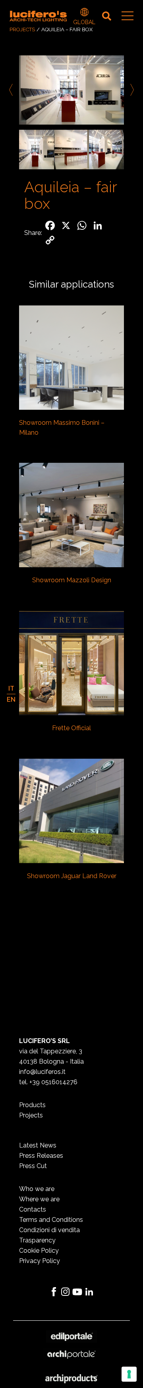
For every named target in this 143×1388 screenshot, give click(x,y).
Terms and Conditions (51, 1219)
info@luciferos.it (42, 1072)
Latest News (37, 1145)
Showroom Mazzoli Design (71, 580)
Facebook (54, 1292)
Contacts (32, 1209)
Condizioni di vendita (49, 1230)
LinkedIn (89, 1292)
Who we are (36, 1189)
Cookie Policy (39, 1250)
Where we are (39, 1199)
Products (32, 1105)
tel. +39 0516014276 (48, 1082)
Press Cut (33, 1166)
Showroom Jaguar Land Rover (71, 876)
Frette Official (71, 728)
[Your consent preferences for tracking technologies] (129, 1374)
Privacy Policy (39, 1261)
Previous (12, 90)
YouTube (77, 1292)
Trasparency (37, 1240)
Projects (22, 29)
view (71, 358)
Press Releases (41, 1155)
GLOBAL (84, 13)
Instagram (66, 1292)
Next (131, 90)
